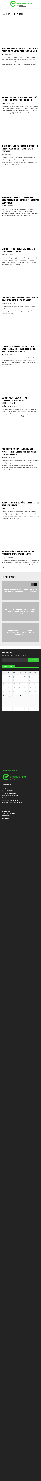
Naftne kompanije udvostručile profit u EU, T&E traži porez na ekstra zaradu (20, 590)
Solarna (4, 303)
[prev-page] (32, 584)
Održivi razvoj (6, 406)
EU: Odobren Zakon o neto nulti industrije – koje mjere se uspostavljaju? (16, 400)
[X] (11, 806)
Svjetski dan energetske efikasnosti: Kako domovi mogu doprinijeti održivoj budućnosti (20, 200)
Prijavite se (33, 660)
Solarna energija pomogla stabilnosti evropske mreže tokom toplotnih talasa (20, 611)
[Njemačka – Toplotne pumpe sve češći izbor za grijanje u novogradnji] (20, 81)
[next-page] (35, 584)
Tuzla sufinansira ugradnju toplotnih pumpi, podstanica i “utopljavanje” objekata (20, 149)
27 (3, 676)
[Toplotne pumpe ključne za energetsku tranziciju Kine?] (20, 486)
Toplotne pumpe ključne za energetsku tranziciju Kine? (20, 504)
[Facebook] (2, 806)
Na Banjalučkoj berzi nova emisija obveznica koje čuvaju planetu (18, 552)
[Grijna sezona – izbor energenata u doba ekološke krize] (20, 232)
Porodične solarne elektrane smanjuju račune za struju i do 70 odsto (20, 299)
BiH (3, 54)
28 (9, 676)
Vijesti (4, 205)
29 (14, 676)
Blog (3, 254)
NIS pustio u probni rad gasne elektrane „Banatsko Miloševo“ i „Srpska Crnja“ (20, 632)
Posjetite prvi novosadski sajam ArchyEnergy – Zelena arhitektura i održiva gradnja (19, 452)
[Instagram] (5, 806)
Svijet (4, 103)
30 (19, 676)
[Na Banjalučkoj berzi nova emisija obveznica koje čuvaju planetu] (20, 535)
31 (24, 676)
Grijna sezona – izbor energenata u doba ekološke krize (18, 250)
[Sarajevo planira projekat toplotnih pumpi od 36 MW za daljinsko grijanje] (20, 32)
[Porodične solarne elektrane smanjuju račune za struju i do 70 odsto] (20, 281)
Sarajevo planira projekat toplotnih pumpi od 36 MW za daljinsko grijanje (20, 50)
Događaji (4, 457)
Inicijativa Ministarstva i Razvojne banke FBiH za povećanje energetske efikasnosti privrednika (19, 349)
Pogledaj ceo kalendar (9, 770)
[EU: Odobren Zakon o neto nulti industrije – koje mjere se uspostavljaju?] (20, 381)
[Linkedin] (8, 806)
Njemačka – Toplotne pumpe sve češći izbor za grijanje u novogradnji (20, 98)
